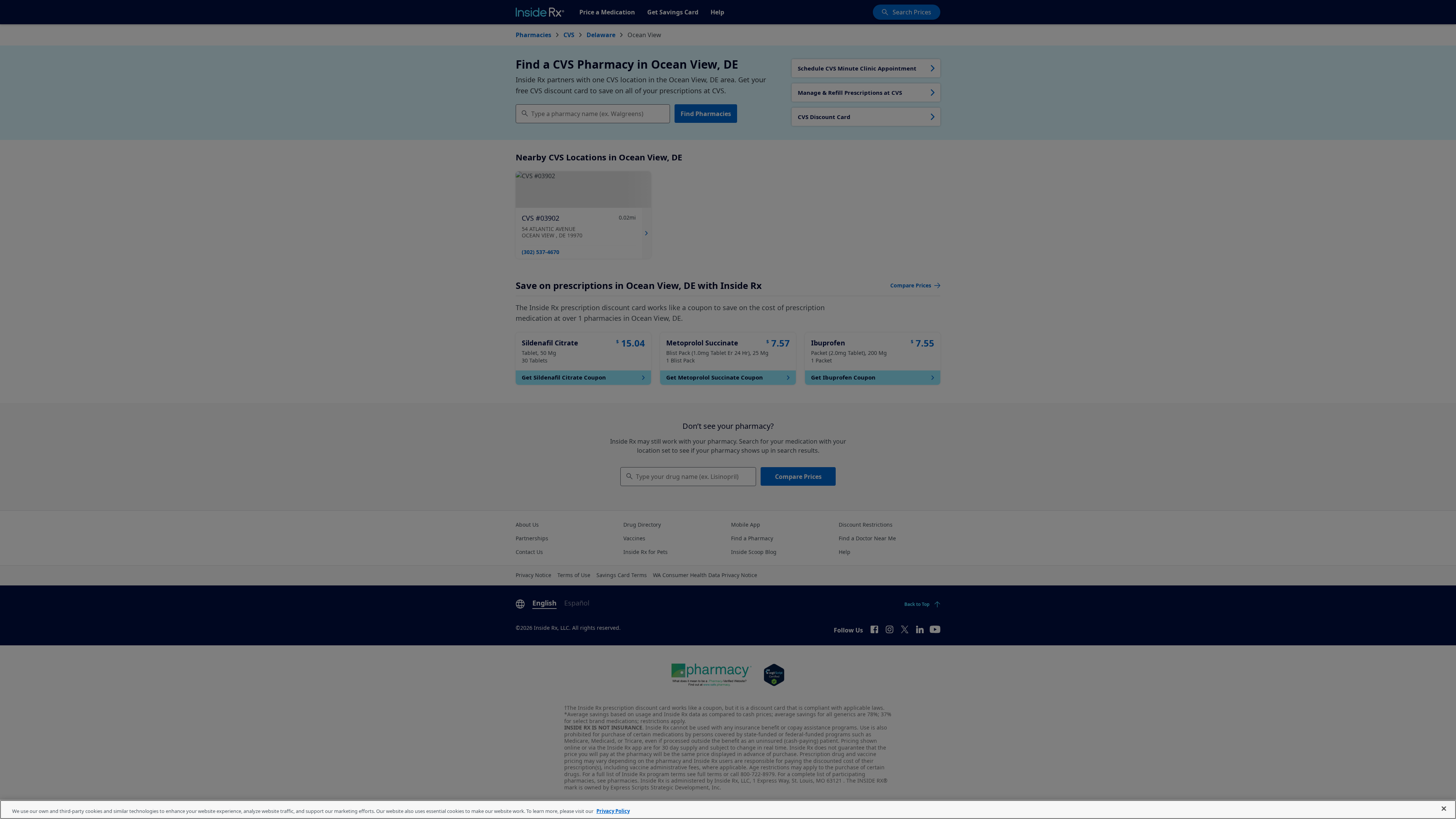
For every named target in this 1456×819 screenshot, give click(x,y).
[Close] (1444, 808)
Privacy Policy (613, 811)
